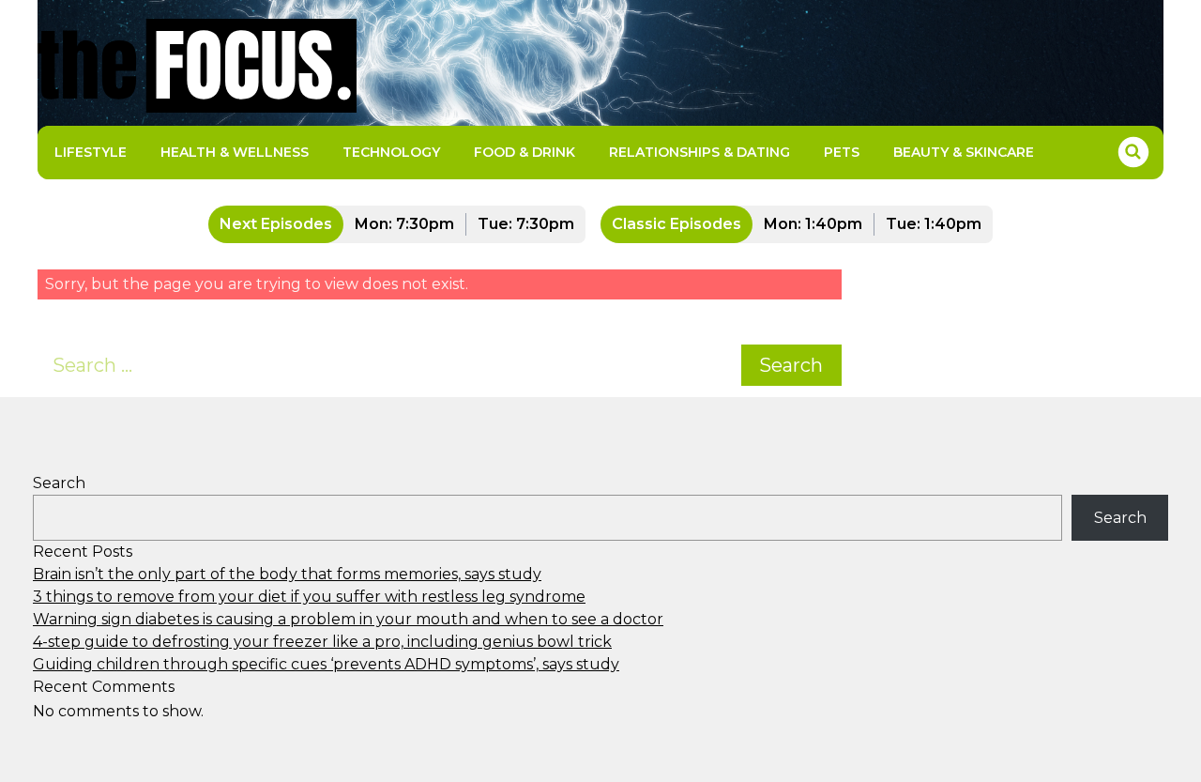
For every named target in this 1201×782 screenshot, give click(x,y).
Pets (841, 152)
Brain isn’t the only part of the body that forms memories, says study (287, 574)
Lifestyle (90, 152)
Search (791, 365)
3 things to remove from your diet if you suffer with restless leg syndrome (309, 597)
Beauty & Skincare (963, 152)
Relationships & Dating (699, 152)
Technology (391, 152)
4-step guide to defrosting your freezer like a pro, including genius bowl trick (322, 642)
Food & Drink (524, 152)
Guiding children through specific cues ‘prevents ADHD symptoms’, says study (326, 664)
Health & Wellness (234, 152)
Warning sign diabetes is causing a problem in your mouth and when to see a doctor (348, 619)
